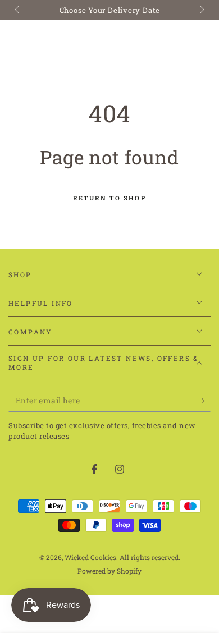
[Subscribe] (204, 400)
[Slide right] (201, 10)
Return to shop (109, 198)
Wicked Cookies (90, 557)
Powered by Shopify (109, 570)
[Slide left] (18, 10)
